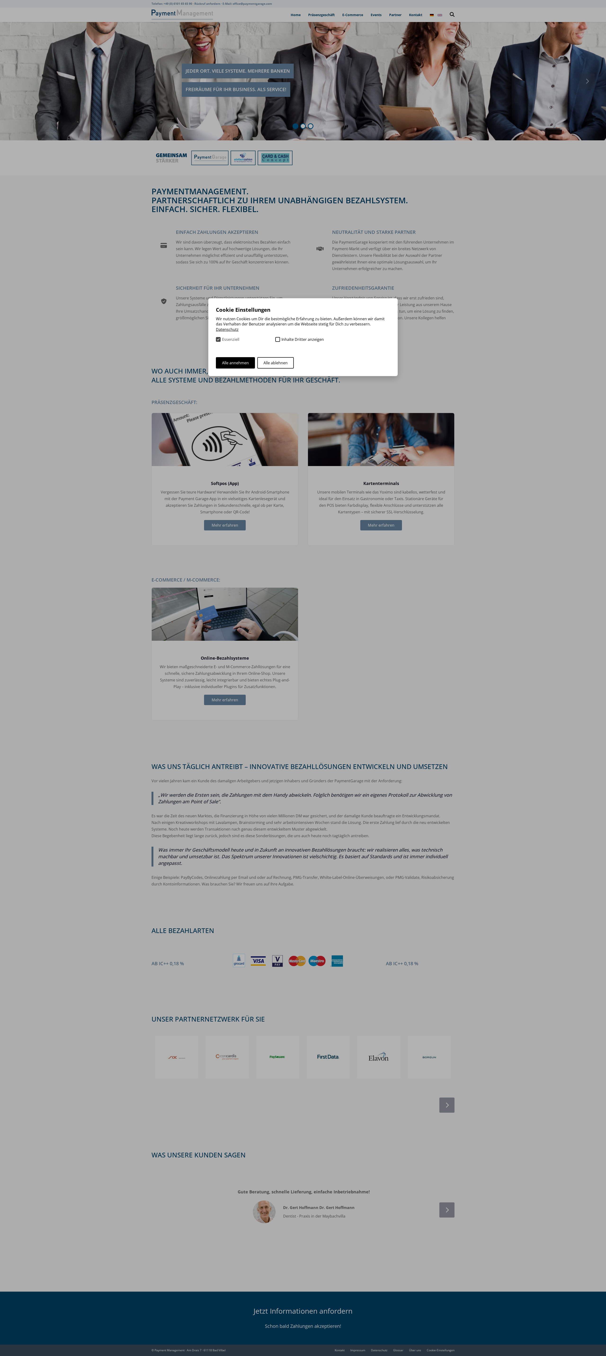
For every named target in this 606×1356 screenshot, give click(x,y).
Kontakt (415, 15)
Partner (395, 15)
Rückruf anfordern (207, 4)
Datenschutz (379, 1350)
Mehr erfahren (225, 525)
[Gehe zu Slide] (295, 126)
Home (296, 15)
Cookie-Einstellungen (440, 1350)
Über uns (415, 1350)
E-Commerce (352, 15)
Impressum (357, 1350)
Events (376, 15)
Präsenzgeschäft (321, 15)
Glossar (398, 1350)
